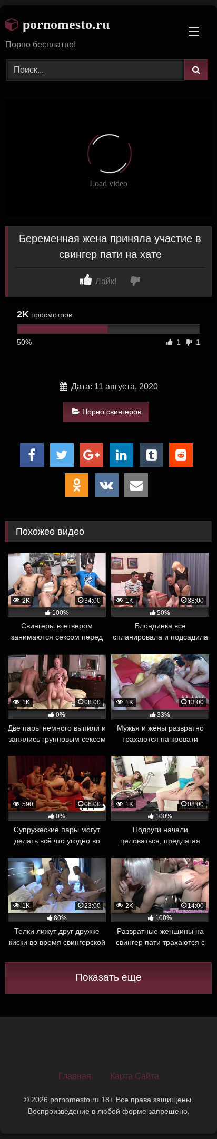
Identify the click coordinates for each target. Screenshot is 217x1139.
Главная (74, 1076)
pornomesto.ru (64, 24)
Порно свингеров (111, 411)
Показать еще (108, 977)
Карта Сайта (134, 1076)
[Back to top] (184, 1107)
